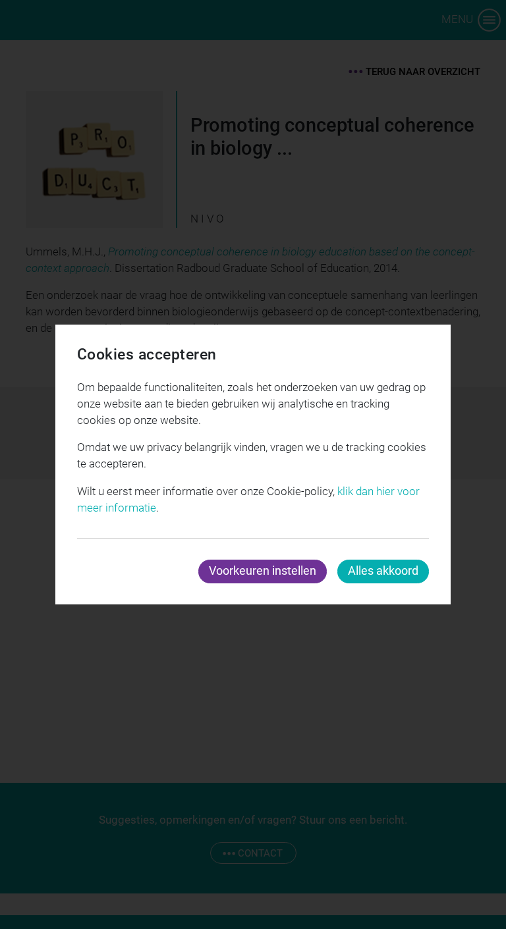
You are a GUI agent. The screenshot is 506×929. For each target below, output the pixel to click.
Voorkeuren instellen (262, 570)
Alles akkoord (383, 570)
